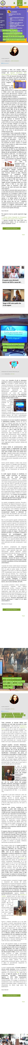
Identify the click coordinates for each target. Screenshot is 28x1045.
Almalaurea (23, 725)
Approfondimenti (15, 60)
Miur (18, 972)
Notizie (12, 373)
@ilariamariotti (6, 63)
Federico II (22, 858)
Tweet (23, 234)
